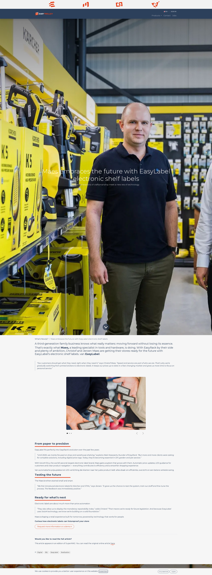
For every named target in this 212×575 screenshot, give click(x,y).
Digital (39, 552)
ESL (46, 552)
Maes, (65, 347)
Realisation (65, 552)
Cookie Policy (103, 571)
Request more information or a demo (54, 526)
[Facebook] (52, 4)
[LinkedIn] (86, 4)
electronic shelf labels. (65, 354)
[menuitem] (157, 15)
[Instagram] (119, 4)
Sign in (173, 11)
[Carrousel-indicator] (67, 433)
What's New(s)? (41, 339)
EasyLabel (54, 552)
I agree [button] (173, 571)
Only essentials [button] (163, 571)
